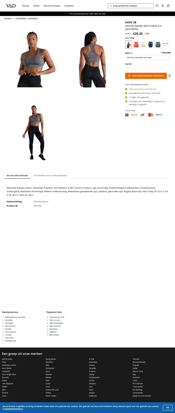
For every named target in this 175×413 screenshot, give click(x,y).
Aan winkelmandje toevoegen (148, 76)
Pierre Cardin (51, 396)
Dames (25, 5)
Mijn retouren (55, 326)
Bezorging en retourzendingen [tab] (50, 175)
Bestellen (9, 320)
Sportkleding (21, 18)
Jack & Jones (7, 359)
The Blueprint (7, 383)
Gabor (4, 380)
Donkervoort (94, 377)
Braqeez (92, 383)
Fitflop (48, 393)
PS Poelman (138, 383)
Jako (4, 389)
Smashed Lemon (9, 365)
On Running (137, 389)
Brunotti (5, 377)
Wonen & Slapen (52, 5)
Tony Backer (138, 386)
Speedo (49, 374)
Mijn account (54, 320)
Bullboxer (93, 396)
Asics (48, 371)
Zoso (4, 396)
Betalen (8, 329)
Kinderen (69, 5)
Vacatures (53, 329)
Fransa (92, 365)
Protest (5, 393)
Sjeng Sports (51, 359)
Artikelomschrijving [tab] (17, 175)
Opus (91, 389)
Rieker (4, 386)
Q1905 (92, 380)
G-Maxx (92, 371)
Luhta (135, 380)
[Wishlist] (157, 5)
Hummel (136, 377)
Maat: (129, 53)
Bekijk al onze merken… (142, 396)
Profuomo (50, 368)
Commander (138, 393)
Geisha (92, 393)
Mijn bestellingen (56, 323)
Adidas (48, 377)
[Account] (162, 5)
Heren (36, 5)
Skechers (49, 362)
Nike (47, 365)
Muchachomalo (139, 362)
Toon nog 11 (165, 44)
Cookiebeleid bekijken (13, 409)
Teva (48, 386)
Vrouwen (7, 18)
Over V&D (9, 338)
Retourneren (10, 326)
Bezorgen (9, 323)
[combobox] (131, 5)
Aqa (134, 374)
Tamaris (136, 359)
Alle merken (54, 335)
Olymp (91, 374)
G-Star (91, 359)
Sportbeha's (33, 18)
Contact (8, 335)
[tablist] (36, 176)
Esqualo (136, 365)
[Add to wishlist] (169, 75)
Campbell (6, 371)
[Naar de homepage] (11, 6)
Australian (93, 362)
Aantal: (128, 64)
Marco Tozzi (138, 371)
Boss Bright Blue (9, 374)
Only (4, 362)
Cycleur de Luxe (52, 389)
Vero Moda (6, 368)
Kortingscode (10, 340)
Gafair (135, 368)
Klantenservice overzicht (15, 317)
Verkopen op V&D (56, 317)
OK (167, 407)
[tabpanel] (87, 195)
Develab (92, 368)
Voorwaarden (10, 332)
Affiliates (53, 332)
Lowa (48, 383)
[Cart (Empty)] (168, 5)
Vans (48, 380)
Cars (91, 386)
